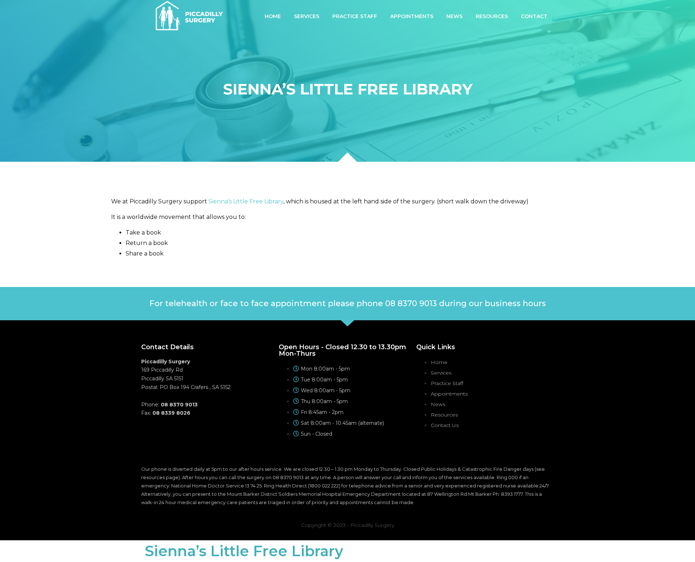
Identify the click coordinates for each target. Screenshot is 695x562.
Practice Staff (354, 16)
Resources (492, 16)
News (454, 16)
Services (306, 16)
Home (273, 16)
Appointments (411, 16)
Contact (534, 16)
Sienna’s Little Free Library (245, 201)
